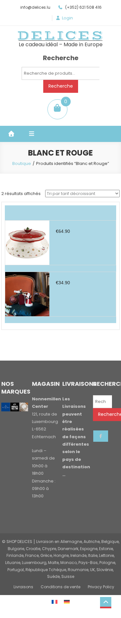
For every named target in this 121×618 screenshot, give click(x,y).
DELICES (60, 35)
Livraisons (23, 587)
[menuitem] (54, 601)
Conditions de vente (60, 587)
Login (67, 18)
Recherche (60, 86)
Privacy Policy (101, 587)
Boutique (21, 163)
